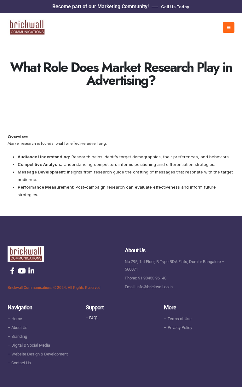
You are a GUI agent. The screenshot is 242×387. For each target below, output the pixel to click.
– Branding (17, 336)
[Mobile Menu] (228, 27)
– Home (15, 318)
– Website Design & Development (38, 354)
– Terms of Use (178, 318)
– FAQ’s (92, 318)
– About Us (17, 327)
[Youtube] (21, 271)
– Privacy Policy (178, 327)
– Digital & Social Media (29, 345)
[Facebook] (12, 271)
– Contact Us (19, 363)
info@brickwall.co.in (154, 286)
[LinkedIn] (31, 271)
